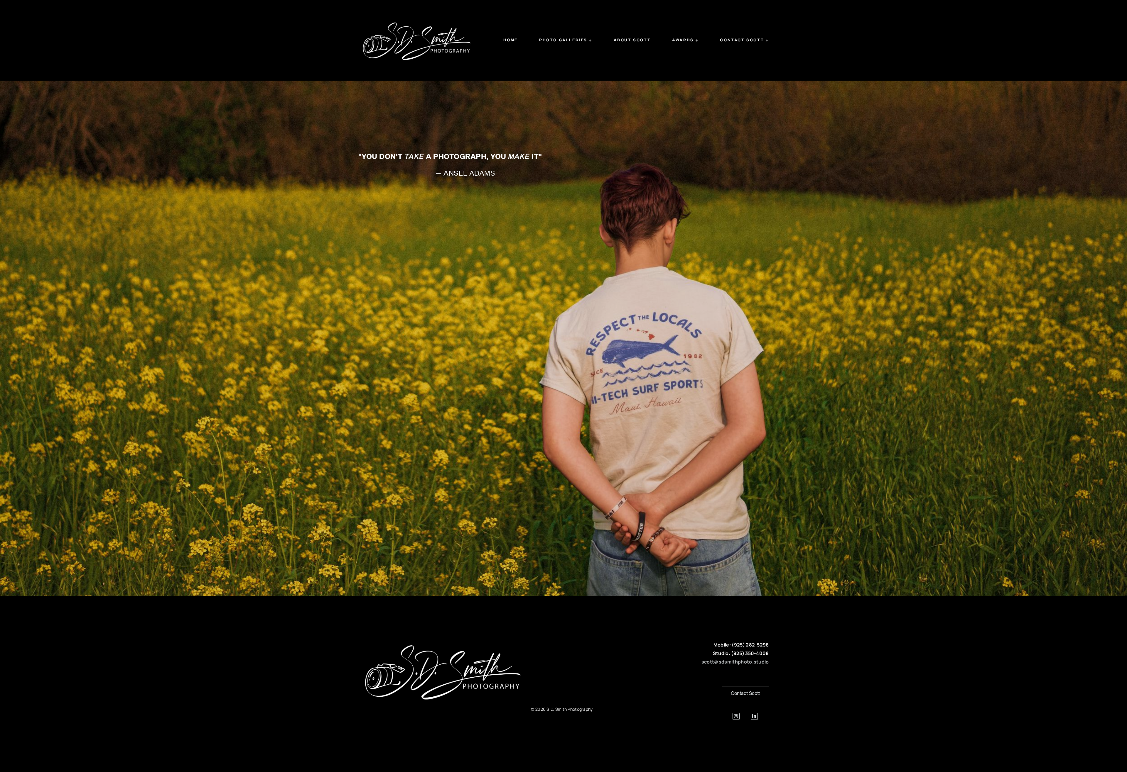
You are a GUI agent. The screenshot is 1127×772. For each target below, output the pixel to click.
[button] (565, 40)
